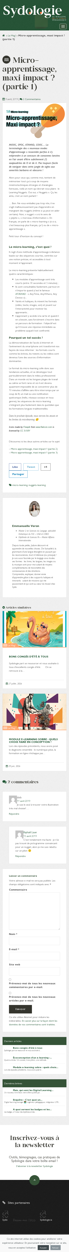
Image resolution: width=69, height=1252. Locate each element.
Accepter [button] (43, 1247)
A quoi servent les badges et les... (32, 1109)
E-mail (14, 949)
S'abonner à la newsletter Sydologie (34, 1166)
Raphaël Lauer (30, 832)
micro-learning (19, 485)
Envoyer (20, 1009)
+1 (45, 467)
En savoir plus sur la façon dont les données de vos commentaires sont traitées (33, 1022)
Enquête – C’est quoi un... (27, 1099)
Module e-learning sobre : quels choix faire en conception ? (33, 740)
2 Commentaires (32, 99)
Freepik (26, 427)
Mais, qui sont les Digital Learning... (33, 1090)
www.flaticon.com (44, 427)
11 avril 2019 (23, 801)
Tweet (31, 467)
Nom (13, 934)
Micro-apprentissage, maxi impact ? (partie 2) (34, 448)
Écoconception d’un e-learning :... (32, 1057)
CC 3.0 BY (25, 431)
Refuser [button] (55, 1247)
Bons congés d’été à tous (28, 656)
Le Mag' (12, 35)
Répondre (14, 813)
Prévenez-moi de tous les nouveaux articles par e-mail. (32, 998)
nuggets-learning (37, 485)
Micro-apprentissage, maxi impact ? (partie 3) (34, 452)
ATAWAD (20, 294)
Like (15, 467)
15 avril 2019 (30, 836)
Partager (18, 474)
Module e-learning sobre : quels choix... (35, 1067)
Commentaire (18, 889)
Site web (14, 964)
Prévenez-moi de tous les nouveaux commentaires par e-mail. (32, 985)
